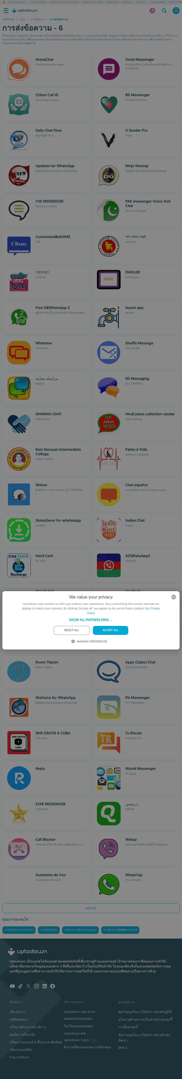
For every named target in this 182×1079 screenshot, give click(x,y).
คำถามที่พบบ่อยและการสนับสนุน (87, 1047)
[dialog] (91, 620)
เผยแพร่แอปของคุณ (78, 1018)
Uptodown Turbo (80, 1040)
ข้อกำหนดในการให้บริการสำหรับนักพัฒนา (144, 1037)
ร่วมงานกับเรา (19, 1057)
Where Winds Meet (17, 2)
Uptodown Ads (75, 1033)
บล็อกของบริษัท (20, 1050)
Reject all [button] (71, 630)
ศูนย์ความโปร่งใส (22, 1034)
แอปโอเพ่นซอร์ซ (48, 930)
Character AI (112, 2)
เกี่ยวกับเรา (17, 1012)
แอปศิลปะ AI (141, 2)
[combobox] (173, 597)
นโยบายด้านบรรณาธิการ (27, 1027)
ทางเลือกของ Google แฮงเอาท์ (120, 930)
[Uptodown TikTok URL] (20, 986)
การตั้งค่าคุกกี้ (128, 1027)
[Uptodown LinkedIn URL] (44, 986)
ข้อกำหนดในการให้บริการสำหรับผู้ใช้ (145, 1012)
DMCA (122, 1047)
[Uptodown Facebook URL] (52, 986)
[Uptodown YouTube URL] (12, 986)
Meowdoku (127, 2)
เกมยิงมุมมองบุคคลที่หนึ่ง (92, 2)
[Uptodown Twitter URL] (28, 986)
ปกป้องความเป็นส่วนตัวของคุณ (80, 930)
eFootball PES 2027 (37, 2)
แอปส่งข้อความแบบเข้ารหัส (19, 930)
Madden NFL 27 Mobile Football (64, 2)
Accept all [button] (110, 630)
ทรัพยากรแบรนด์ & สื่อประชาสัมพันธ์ (35, 1042)
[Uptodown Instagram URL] (36, 986)
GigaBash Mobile (157, 2)
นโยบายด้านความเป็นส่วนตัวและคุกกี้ (145, 1019)
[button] (91, 620)
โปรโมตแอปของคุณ (78, 1026)
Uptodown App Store (79, 1012)
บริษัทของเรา (18, 1019)
